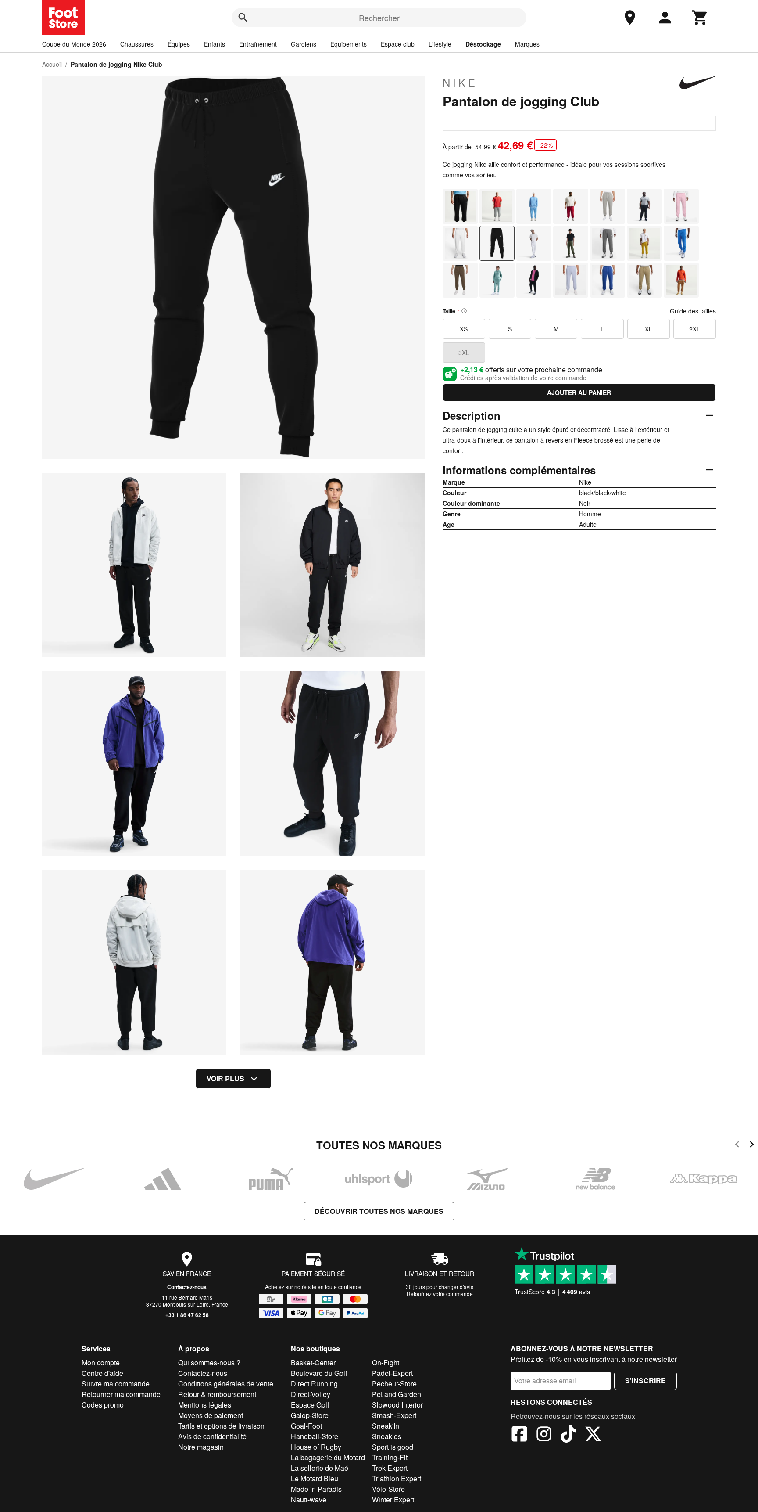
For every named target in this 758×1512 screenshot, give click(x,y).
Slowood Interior (397, 1405)
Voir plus (225, 1078)
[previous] (737, 1145)
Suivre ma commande (116, 1384)
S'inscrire (645, 1380)
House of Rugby (316, 1447)
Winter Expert (393, 1499)
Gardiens (303, 44)
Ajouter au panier (579, 392)
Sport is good (392, 1447)
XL (648, 328)
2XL (694, 328)
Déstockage (483, 44)
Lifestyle (440, 44)
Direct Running (314, 1384)
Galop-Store (310, 1415)
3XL (463, 352)
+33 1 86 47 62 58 (187, 1315)
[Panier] (700, 17)
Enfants (214, 44)
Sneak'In (385, 1426)
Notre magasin (201, 1447)
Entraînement (258, 44)
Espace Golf (310, 1405)
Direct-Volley (310, 1394)
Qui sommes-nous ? (209, 1362)
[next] (751, 1145)
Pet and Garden (396, 1394)
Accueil (52, 64)
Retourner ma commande (121, 1394)
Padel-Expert (392, 1373)
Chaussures (137, 44)
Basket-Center (313, 1362)
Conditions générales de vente (225, 1384)
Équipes (179, 44)
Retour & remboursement (217, 1394)
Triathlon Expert (396, 1478)
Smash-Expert (394, 1415)
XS (464, 328)
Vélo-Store (388, 1489)
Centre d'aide (102, 1373)
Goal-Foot (306, 1426)
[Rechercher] (243, 17)
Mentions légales (204, 1405)
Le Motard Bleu (314, 1478)
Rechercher (379, 17)
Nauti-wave (308, 1499)
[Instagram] (544, 1435)
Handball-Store (314, 1436)
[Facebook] (519, 1435)
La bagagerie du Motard (328, 1457)
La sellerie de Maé (319, 1468)
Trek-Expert (390, 1468)
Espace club (398, 44)
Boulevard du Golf (319, 1373)
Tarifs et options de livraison (221, 1426)
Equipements (348, 44)
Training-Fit (390, 1457)
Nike (460, 83)
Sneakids (386, 1436)
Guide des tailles (693, 310)
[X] (593, 1435)
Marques (527, 44)
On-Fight (385, 1362)
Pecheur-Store (394, 1384)
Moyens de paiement (210, 1415)
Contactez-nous (187, 1286)
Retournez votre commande (440, 1293)
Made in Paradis (316, 1489)
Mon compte (101, 1362)
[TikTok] (568, 1435)
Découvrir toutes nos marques (379, 1211)
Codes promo (103, 1405)
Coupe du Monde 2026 (74, 44)
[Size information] (464, 311)
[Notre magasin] (630, 17)
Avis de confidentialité (212, 1436)
